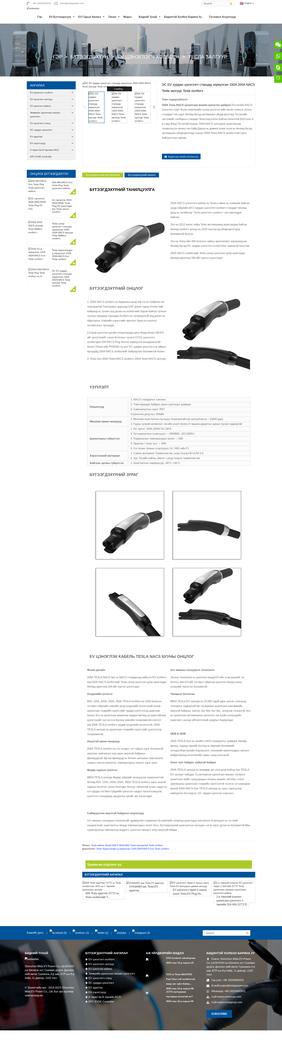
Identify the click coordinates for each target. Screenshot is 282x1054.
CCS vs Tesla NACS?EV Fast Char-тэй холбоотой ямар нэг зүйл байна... (180, 979)
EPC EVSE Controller (41, 156)
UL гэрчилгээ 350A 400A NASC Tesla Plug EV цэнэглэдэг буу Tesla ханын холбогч (62, 206)
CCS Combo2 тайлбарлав (180, 958)
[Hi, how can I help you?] (278, 79)
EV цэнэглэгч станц (40, 123)
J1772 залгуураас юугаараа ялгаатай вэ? (179, 994)
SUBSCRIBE (219, 1013)
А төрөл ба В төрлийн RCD (44, 150)
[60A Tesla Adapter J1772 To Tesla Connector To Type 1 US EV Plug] (103, 886)
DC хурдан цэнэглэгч (41, 130)
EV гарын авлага (89, 16)
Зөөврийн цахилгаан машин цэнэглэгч (45, 114)
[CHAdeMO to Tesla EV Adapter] (147, 883)
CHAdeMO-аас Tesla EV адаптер (143, 888)
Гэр (39, 16)
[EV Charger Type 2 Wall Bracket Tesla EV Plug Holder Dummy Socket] (190, 884)
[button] (154, 107)
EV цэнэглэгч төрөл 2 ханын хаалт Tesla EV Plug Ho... (190, 891)
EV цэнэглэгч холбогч (148, 56)
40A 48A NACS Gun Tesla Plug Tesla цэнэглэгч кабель (62, 185)
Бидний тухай (148, 16)
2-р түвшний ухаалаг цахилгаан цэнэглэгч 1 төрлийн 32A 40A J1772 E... (232, 900)
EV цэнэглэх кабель (40, 106)
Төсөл (112, 16)
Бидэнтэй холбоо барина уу (183, 16)
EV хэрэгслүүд (37, 143)
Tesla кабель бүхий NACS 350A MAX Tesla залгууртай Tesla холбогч (127, 845)
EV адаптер (36, 136)
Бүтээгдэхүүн (89, 56)
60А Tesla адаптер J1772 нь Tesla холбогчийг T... (102, 895)
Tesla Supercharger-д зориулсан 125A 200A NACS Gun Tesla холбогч (132, 848)
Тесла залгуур (207, 56)
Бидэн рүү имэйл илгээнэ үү (183, 156)
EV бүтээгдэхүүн (60, 16)
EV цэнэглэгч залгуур (41, 99)
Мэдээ (127, 16)
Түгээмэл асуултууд (222, 16)
